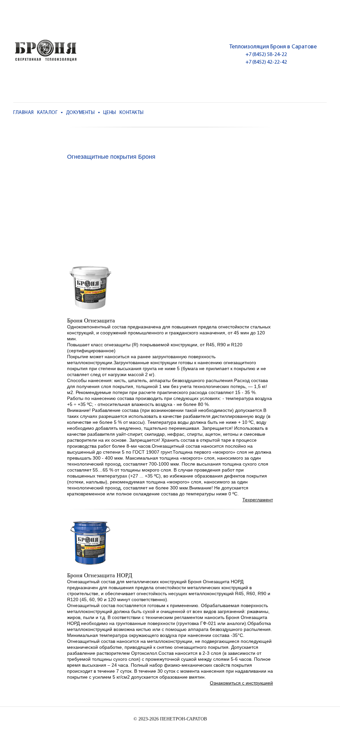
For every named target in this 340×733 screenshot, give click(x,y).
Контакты (132, 112)
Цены (109, 112)
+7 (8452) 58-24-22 (266, 54)
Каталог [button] (48, 112)
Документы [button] (81, 112)
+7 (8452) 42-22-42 (266, 62)
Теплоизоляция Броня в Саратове (273, 47)
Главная (23, 112)
